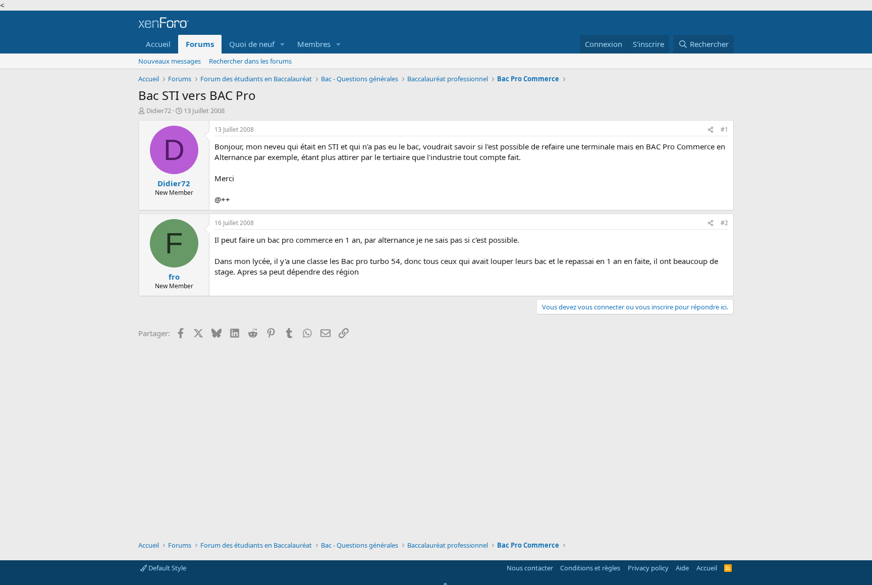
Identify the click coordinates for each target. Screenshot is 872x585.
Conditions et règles (590, 567)
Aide (682, 567)
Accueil (158, 44)
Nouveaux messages (169, 61)
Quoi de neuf (252, 44)
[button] (283, 44)
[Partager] (710, 130)
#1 (724, 129)
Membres (314, 44)
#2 (724, 223)
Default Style (166, 567)
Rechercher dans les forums (250, 61)
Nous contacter (530, 567)
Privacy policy (648, 567)
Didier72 (158, 110)
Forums (200, 44)
